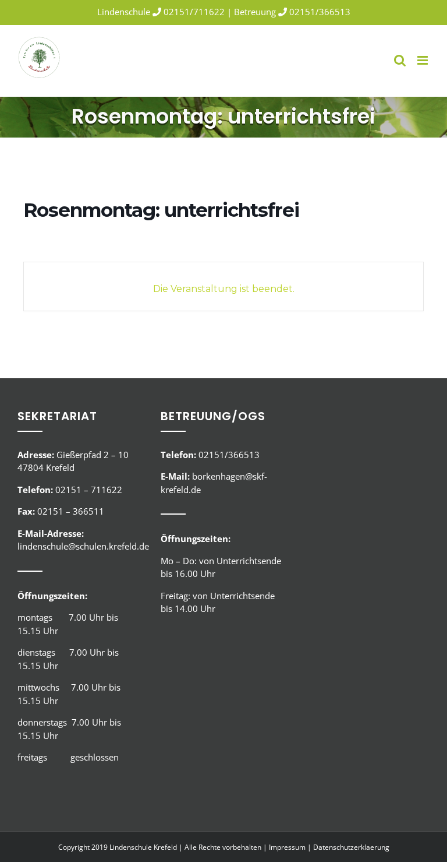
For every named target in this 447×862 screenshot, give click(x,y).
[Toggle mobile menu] (423, 60)
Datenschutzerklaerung (351, 847)
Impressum (287, 847)
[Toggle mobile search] (400, 60)
